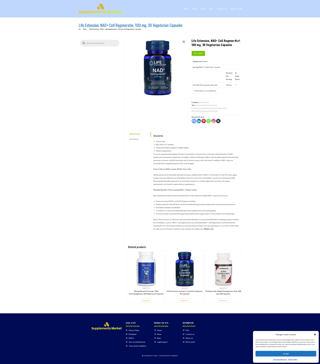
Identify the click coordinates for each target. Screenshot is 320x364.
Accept (286, 353)
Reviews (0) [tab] (133, 139)
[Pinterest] (204, 121)
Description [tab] (134, 134)
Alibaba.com (208, 229)
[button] (315, 334)
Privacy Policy (292, 359)
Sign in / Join (236, 8)
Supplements (204, 102)
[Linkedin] (199, 121)
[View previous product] (235, 40)
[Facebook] (194, 121)
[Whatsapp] (208, 121)
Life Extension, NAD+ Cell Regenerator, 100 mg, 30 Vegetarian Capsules (115, 29)
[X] (218, 121)
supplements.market (168, 356)
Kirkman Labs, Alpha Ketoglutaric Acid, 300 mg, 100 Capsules (223, 292)
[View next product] (239, 40)
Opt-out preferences (280, 359)
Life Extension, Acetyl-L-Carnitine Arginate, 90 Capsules (185, 292)
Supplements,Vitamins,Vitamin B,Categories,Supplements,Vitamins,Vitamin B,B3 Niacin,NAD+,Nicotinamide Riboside (209, 108)
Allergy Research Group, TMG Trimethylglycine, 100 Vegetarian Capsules (146, 292)
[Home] (79, 29)
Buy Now (198, 53)
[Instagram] (213, 121)
